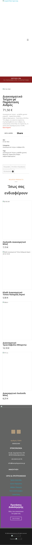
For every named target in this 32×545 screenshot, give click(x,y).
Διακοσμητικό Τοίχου (9, 152)
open (26, 91)
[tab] (7, 166)
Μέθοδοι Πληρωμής (16, 487)
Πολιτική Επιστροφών (16, 491)
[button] (2, 512)
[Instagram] (19, 432)
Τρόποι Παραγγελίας (16, 484)
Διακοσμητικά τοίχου (9, 147)
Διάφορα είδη (20, 147)
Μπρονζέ (5, 154)
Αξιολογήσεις (8, 171)
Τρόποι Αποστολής (16, 480)
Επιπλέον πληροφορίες (18, 167)
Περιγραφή (7, 167)
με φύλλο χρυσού (21, 152)
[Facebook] (13, 432)
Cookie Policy (16, 494)
